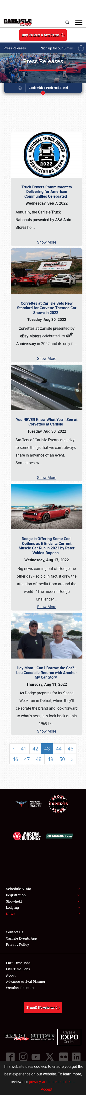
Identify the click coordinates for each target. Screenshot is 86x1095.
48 (39, 759)
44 (59, 748)
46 (15, 759)
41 (24, 748)
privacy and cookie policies (51, 1081)
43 (47, 748)
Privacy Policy (17, 944)
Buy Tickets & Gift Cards (40, 35)
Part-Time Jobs (18, 963)
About (11, 975)
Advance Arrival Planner (25, 981)
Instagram (23, 1056)
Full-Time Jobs (18, 969)
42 (35, 748)
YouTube (36, 1056)
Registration (16, 895)
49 (50, 759)
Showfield (14, 901)
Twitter (49, 1056)
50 (62, 759)
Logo (18, 22)
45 (70, 748)
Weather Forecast (20, 987)
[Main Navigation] (78, 22)
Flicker (63, 1056)
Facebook (10, 1056)
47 (27, 759)
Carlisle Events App (21, 938)
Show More (46, 242)
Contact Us (14, 932)
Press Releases (15, 48)
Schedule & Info (18, 889)
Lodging (12, 907)
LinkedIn (76, 1056)
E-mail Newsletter (41, 1007)
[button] (43, 89)
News (10, 913)
